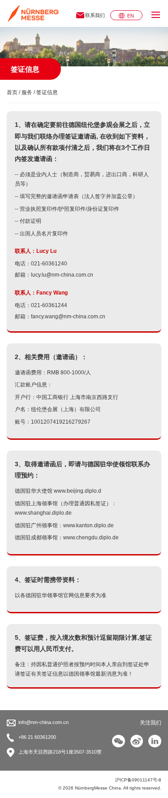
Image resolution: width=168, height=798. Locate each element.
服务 (27, 92)
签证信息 (47, 92)
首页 (12, 92)
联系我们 (95, 15)
